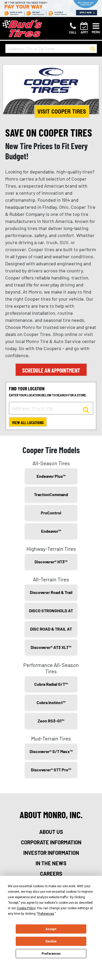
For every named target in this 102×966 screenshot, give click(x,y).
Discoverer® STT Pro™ (51, 769)
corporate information (51, 842)
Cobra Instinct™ (51, 702)
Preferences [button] (46, 914)
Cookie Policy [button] (26, 908)
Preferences (51, 954)
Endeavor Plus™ (51, 476)
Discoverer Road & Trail (51, 592)
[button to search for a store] (93, 48)
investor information (51, 853)
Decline (51, 941)
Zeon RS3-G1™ (51, 720)
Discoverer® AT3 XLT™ (51, 647)
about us (51, 832)
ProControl (51, 512)
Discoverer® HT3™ (51, 561)
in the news (51, 863)
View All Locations (28, 422)
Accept (51, 929)
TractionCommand (51, 494)
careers (51, 873)
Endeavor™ (51, 531)
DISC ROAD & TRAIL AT (51, 628)
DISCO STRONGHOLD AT (51, 610)
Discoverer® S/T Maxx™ (51, 751)
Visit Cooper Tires (61, 111)
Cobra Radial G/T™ (51, 684)
